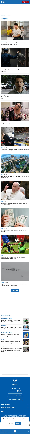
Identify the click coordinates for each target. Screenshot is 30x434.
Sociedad (2, 282)
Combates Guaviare (20, 5)
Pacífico (3, 339)
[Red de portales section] (28, 404)
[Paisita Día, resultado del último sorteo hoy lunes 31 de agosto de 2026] (26, 321)
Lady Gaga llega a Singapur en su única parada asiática (13, 123)
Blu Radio (3, 15)
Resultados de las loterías (6, 318)
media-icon (15, 431)
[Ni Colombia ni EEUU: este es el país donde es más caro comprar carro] (15, 84)
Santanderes (3, 41)
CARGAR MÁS (15, 290)
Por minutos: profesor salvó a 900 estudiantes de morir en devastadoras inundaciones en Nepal (11, 350)
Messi (13, 5)
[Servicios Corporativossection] (28, 407)
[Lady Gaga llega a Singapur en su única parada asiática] (15, 111)
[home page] (15, 380)
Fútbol (2, 255)
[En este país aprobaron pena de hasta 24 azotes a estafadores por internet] (15, 57)
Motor (2, 95)
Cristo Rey (9, 5)
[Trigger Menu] (2, 2)
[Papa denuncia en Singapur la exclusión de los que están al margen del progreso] (15, 190)
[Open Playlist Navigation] (28, 431)
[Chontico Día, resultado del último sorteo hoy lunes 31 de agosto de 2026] (26, 335)
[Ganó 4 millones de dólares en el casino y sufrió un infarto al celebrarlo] (15, 217)
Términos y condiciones (8, 416)
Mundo (2, 68)
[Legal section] (28, 411)
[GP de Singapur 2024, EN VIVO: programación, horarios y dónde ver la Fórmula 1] (15, 163)
